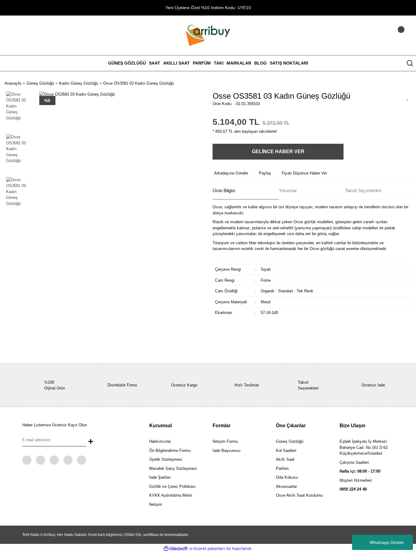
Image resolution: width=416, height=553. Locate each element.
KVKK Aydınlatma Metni (170, 495)
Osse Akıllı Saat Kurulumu (299, 495)
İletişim (155, 504)
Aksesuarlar (286, 486)
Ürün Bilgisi (224, 190)
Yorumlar (288, 190)
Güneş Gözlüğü (289, 441)
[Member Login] (393, 35)
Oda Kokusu (287, 477)
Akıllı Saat (285, 459)
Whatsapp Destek (387, 542)
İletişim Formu (225, 441)
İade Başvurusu (226, 450)
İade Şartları (160, 477)
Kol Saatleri (286, 450)
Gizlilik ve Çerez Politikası (172, 486)
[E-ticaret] (207, 549)
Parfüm (282, 468)
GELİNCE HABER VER (278, 151)
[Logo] (208, 35)
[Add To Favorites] (407, 96)
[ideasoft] (176, 549)
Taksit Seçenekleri (363, 190)
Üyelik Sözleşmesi (165, 459)
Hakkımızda (160, 441)
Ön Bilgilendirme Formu (170, 450)
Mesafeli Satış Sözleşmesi (173, 468)
